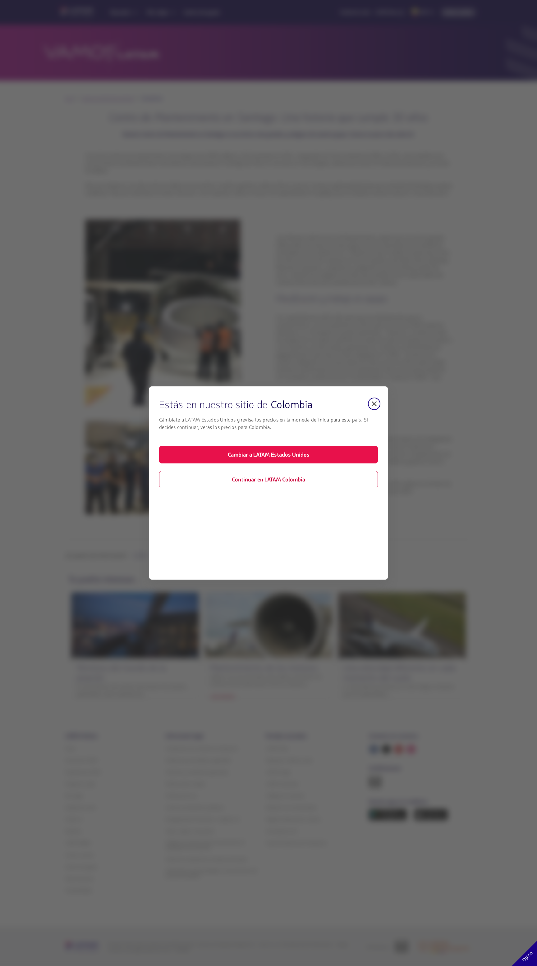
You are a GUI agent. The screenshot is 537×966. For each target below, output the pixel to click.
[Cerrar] (374, 404)
